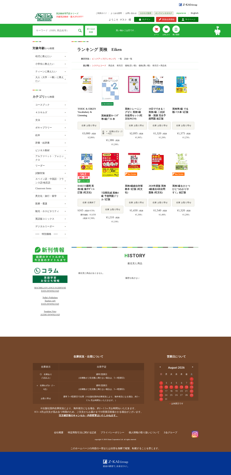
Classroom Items (43, 188)
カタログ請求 (145, 13)
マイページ (190, 19)
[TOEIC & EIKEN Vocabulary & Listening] (86, 84)
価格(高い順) (145, 65)
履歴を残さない (132, 278)
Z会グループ (170, 432)
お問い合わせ (131, 13)
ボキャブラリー (43, 127)
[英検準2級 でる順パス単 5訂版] (181, 84)
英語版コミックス (44, 219)
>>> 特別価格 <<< (46, 234)
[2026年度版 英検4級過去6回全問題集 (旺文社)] (157, 161)
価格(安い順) (131, 65)
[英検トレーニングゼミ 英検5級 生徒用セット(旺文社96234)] (134, 84)
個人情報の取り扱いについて (144, 432)
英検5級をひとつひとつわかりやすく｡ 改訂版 (181, 189)
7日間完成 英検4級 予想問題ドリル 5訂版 (110, 196)
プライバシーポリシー (112, 432)
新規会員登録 (168, 19)
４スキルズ (41, 112)
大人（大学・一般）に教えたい (49, 79)
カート (156, 34)
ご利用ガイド (101, 13)
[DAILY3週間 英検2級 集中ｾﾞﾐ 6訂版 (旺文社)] (86, 161)
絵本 (37, 135)
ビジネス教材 (42, 150)
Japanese (181, 13)
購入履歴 (176, 34)
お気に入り (166, 34)
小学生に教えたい (44, 64)
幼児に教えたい (43, 56)
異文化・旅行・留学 (46, 196)
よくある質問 (116, 13)
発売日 (120, 65)
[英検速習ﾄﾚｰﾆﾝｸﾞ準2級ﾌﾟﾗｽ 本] (110, 87)
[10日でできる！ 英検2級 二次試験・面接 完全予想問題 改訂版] (157, 84)
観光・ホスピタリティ (47, 211)
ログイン (146, 19)
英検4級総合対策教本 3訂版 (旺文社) (134, 189)
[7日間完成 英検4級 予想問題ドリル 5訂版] (110, 164)
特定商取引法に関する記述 (82, 432)
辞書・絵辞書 (42, 143)
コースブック (42, 105)
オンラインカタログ (163, 13)
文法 (37, 120)
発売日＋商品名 (159, 65)
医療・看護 (41, 203)
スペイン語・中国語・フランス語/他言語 (49, 181)
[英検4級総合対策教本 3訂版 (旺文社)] (134, 161)
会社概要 (58, 432)
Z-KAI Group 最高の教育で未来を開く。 (115, 463)
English (194, 13)
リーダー (40, 165)
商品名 (111, 65)
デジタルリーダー (44, 226)
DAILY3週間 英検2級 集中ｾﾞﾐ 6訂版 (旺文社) (86, 189)
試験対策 (40, 173)
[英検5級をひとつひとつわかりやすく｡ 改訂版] (181, 161)
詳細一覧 (128, 59)
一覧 (120, 59)
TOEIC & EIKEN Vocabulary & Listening (87, 112)
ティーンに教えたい (46, 71)
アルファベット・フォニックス (49, 158)
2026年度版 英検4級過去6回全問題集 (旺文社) (157, 189)
